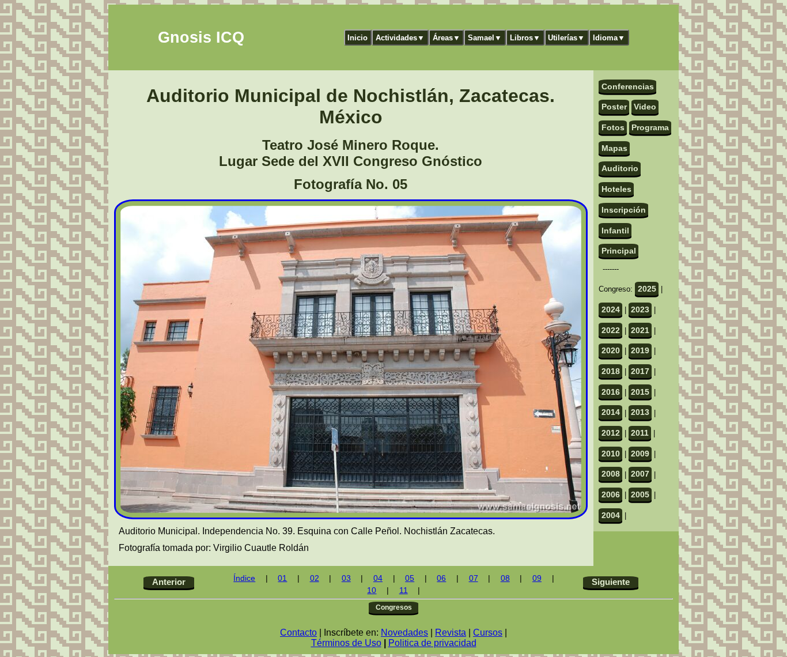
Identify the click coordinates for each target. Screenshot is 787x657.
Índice (244, 578)
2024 (610, 309)
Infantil (615, 230)
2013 (640, 412)
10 (371, 590)
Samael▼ (485, 37)
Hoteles (616, 189)
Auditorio (619, 168)
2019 (640, 350)
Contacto (298, 632)
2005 (640, 494)
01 (282, 578)
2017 (640, 371)
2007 (640, 473)
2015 (640, 392)
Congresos (394, 607)
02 (314, 578)
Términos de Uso (346, 643)
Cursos (487, 632)
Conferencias (627, 86)
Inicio (357, 37)
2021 (640, 330)
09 (537, 578)
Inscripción (623, 209)
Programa (650, 127)
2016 (610, 392)
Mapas (614, 148)
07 (473, 578)
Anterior (169, 582)
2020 (610, 350)
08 (505, 578)
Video (645, 106)
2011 (640, 432)
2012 (610, 432)
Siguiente (611, 582)
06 (441, 578)
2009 (640, 453)
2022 (610, 330)
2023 (640, 309)
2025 (647, 288)
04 (378, 578)
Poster (614, 106)
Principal (618, 250)
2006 (610, 494)
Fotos (613, 127)
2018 (610, 371)
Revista (450, 632)
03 (346, 578)
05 (409, 578)
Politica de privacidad (432, 643)
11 (403, 590)
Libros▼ (525, 37)
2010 (610, 453)
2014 (610, 412)
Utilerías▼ (566, 37)
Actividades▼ (400, 37)
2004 (610, 515)
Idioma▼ (609, 37)
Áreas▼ (446, 37)
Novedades (404, 632)
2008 (610, 473)
